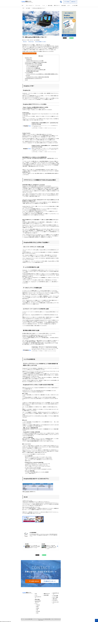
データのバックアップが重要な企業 (33, 68)
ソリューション (37, 5)
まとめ (26, 79)
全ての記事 (28, 8)
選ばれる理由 (50, 5)
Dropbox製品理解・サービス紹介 (41, 41)
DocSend (38, 611)
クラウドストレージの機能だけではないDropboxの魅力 (36, 62)
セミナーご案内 (55, 597)
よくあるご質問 (74, 5)
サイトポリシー (55, 600)
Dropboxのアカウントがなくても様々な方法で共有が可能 (37, 77)
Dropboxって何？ (28, 57)
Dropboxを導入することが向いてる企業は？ (33, 63)
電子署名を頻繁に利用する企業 (32, 71)
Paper (37, 606)
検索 (61, 2)
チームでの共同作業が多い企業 (32, 66)
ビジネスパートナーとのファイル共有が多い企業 (35, 69)
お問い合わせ (73, 1)
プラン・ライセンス (29, 5)
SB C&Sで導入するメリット (38, 601)
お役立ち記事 (63, 5)
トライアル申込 (66, 1)
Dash (37, 612)
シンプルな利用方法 (29, 72)
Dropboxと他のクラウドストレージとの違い (35, 60)
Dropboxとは (29, 59)
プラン (36, 595)
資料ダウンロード (57, 5)
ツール (44, 5)
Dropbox (25, 41)
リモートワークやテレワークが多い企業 (34, 65)
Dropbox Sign (31, 41)
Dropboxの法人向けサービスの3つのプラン (33, 78)
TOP (22, 5)
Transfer (38, 604)
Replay (37, 608)
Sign (37, 609)
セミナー (68, 5)
